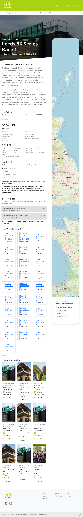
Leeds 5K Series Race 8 (24, 273)
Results (63, 5)
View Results (6, 119)
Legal (79, 515)
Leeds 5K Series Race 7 (40, 273)
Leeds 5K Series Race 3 (40, 249)
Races (57, 5)
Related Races (49, 13)
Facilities (23, 13)
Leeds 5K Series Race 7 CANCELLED (24, 236)
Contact (70, 493)
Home (44, 493)
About (68, 5)
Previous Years (39, 13)
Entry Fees (30, 13)
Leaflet (63, 296)
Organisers (75, 5)
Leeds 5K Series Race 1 (24, 261)
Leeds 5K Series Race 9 (9, 273)
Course (17, 13)
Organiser (10, 13)
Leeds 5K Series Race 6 (40, 236)
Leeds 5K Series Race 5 (9, 249)
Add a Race (58, 496)
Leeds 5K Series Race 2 (9, 261)
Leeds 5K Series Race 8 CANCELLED (9, 236)
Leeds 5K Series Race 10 (40, 261)
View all (4, 355)
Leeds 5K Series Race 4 (24, 249)
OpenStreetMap (69, 296)
